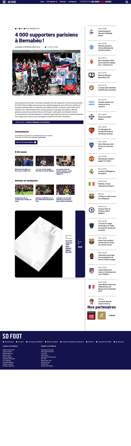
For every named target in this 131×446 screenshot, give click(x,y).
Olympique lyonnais (47, 350)
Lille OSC (44, 353)
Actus (42, 1)
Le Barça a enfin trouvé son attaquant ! (100, 192)
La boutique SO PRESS (35, 342)
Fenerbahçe (44, 355)
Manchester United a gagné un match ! (100, 154)
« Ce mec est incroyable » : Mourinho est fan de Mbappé (44, 158)
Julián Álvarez (7, 351)
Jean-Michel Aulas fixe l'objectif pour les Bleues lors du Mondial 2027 (100, 281)
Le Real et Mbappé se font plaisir (98, 167)
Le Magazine (72, 1)
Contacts (21, 342)
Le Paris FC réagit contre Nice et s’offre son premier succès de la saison (100, 220)
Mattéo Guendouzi (8, 350)
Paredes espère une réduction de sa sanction (99, 98)
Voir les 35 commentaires (24, 142)
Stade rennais (45, 362)
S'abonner (63, 1)
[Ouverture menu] (4, 2)
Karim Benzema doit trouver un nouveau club (101, 140)
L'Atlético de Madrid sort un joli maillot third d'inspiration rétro (44, 187)
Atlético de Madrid (47, 366)
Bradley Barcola (8, 353)
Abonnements (9, 342)
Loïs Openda (7, 360)
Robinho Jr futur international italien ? (100, 179)
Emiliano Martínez (8, 366)
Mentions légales (52, 342)
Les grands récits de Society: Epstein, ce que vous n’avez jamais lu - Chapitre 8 (64, 159)
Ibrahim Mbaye (7, 357)
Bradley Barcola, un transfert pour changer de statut (23, 187)
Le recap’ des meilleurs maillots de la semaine (99, 84)
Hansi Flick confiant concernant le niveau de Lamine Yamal (101, 237)
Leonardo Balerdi (8, 362)
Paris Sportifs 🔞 (52, 1)
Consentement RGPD (104, 342)
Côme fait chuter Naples (95, 112)
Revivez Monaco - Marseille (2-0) (98, 71)
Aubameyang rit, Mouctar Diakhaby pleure (101, 26)
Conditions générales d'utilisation (73, 342)
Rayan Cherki (7, 355)
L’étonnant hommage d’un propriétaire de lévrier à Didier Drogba (101, 251)
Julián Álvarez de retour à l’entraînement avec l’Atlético (101, 266)
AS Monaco (45, 364)
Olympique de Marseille (48, 357)
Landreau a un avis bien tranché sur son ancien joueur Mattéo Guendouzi (64, 187)
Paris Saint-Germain (47, 351)
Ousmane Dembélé (9, 359)
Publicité (91, 342)
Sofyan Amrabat (8, 364)
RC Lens (43, 359)
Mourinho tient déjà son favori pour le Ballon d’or (23, 157)
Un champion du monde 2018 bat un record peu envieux (99, 125)
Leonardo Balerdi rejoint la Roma (98, 297)
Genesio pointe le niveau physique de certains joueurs (99, 42)
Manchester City (46, 360)
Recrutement (120, 342)
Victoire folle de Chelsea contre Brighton (101, 204)
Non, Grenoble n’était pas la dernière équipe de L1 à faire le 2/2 (99, 57)
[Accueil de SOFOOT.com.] (23, 2)
